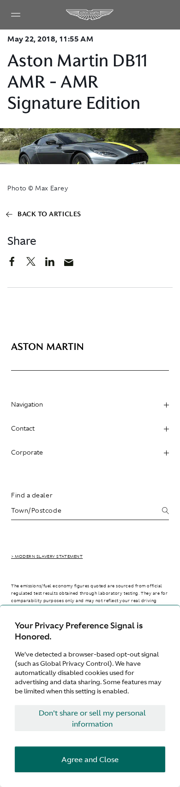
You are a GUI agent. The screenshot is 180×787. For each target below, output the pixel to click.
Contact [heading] (23, 428)
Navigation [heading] (27, 404)
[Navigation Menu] (15, 14)
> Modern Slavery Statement (47, 556)
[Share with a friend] (73, 264)
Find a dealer (32, 495)
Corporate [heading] (27, 452)
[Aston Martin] (90, 15)
